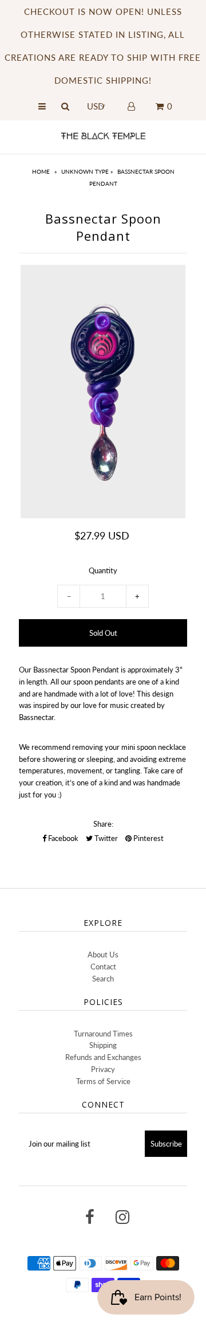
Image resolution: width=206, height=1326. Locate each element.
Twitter (105, 838)
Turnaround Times (103, 1033)
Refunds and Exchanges (103, 1057)
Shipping (103, 1045)
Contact (103, 966)
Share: (103, 823)
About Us (103, 954)
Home (41, 171)
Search (103, 978)
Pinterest (148, 838)
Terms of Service (103, 1081)
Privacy (103, 1069)
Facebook (62, 838)
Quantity (103, 570)
